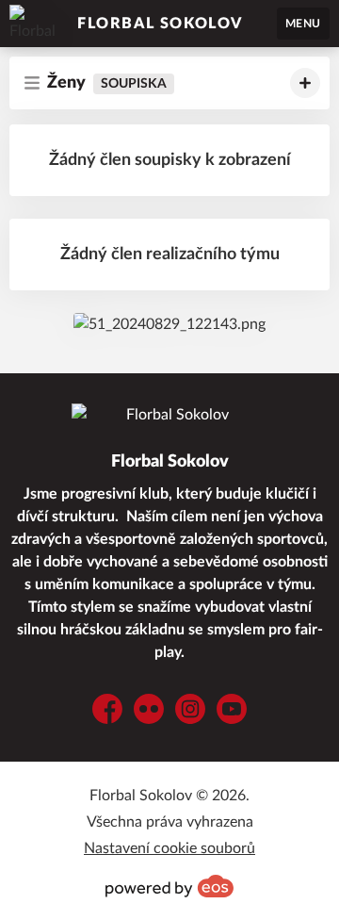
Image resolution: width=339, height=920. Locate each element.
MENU (303, 23)
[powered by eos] (169, 886)
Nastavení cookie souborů (169, 848)
